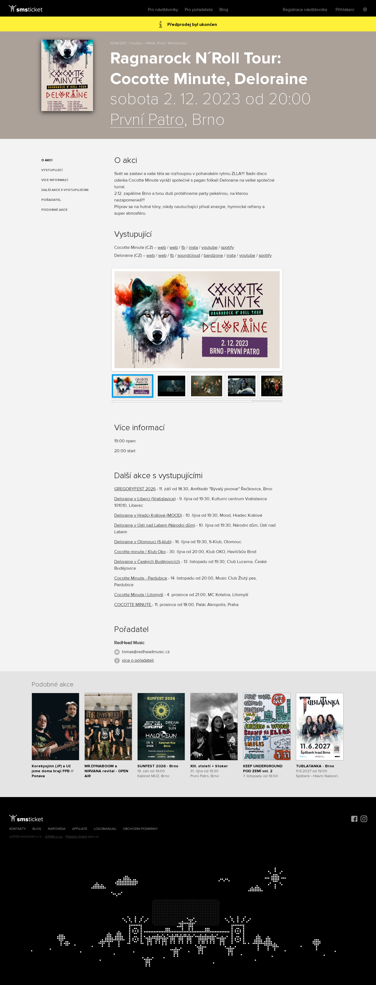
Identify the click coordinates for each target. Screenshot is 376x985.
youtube (209, 247)
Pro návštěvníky (163, 9)
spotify (227, 247)
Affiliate (79, 829)
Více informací (54, 180)
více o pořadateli (138, 660)
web (162, 247)
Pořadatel (51, 200)
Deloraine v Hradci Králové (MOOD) (148, 515)
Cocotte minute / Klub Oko (140, 552)
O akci (46, 160)
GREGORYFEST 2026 (135, 489)
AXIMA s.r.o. (54, 837)
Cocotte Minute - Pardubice (140, 578)
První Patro (147, 120)
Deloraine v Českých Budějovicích (147, 561)
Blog (223, 9)
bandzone (213, 255)
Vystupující (51, 170)
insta (193, 247)
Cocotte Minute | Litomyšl (138, 595)
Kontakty (17, 829)
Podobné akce (54, 210)
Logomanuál (105, 829)
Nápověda (57, 829)
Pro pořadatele (199, 9)
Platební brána (76, 837)
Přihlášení (345, 9)
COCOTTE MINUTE (133, 604)
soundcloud (189, 255)
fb (183, 247)
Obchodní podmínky (140, 829)
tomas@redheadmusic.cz (146, 652)
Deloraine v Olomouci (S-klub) (142, 542)
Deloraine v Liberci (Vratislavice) (145, 499)
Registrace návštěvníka (305, 9)
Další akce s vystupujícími (64, 190)
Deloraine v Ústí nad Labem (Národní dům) (154, 525)
